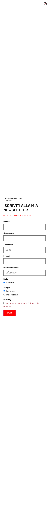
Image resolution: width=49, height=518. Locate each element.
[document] (24, 259)
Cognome (8, 233)
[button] (45, 4)
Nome (6, 221)
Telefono (8, 244)
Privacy (7, 299)
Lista (5, 279)
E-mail (6, 256)
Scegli (6, 287)
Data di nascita (11, 267)
